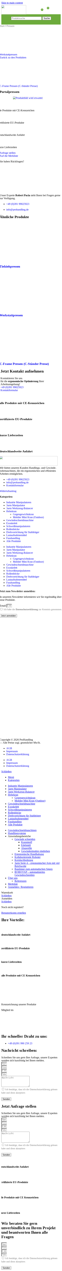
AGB (9, 748)
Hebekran (11, 511)
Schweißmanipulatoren (18, 526)
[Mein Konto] (53, 9)
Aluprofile (26, 848)
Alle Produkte (13, 541)
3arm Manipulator (15, 505)
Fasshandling (13, 538)
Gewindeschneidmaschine (20, 520)
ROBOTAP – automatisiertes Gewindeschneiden (30, 873)
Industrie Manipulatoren (18, 502)
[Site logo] (13, 13)
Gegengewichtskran (23, 514)
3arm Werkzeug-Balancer (19, 508)
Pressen (10, 26)
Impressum (12, 751)
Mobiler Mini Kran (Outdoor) (28, 517)
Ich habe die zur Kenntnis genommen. (33, 609)
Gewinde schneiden (25, 839)
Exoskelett (11, 523)
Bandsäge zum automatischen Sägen (34, 869)
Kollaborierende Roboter (28, 857)
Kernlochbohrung (24, 860)
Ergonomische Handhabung (29, 854)
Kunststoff (26, 842)
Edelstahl (26, 845)
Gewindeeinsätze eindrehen (35, 851)
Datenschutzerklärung (27, 609)
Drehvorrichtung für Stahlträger (22, 532)
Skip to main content (12, 2)
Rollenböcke (13, 529)
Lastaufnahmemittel (16, 535)
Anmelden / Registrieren (20, 887)
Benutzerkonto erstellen (13, 912)
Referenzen (20, 881)
